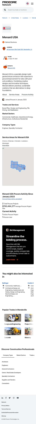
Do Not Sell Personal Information (10, 412)
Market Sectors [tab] (21, 355)
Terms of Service (6, 409)
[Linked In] (2, 398)
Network (6, 5)
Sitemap (4, 416)
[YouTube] (18, 398)
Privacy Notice (5, 405)
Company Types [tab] (8, 355)
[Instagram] (13, 398)
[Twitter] (9, 398)
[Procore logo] (9, 2)
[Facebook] (5, 398)
